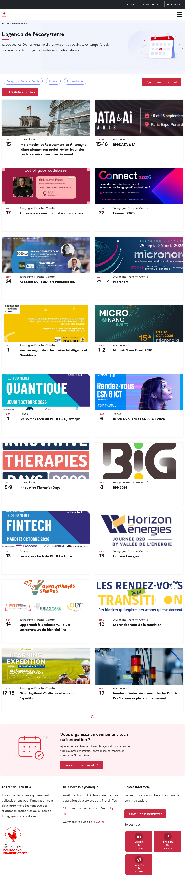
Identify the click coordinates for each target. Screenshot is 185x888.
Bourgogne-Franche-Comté (23, 81)
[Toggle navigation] (179, 14)
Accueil (5, 23)
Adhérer (131, 4)
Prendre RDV (174, 4)
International (75, 81)
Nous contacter (151, 4)
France (53, 81)
